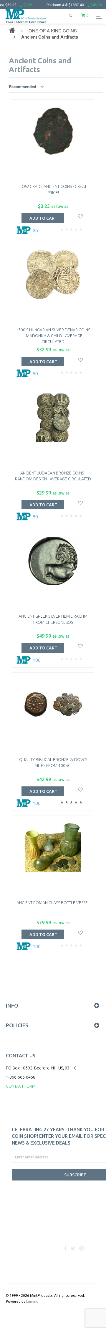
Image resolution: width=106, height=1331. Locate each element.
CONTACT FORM (21, 1086)
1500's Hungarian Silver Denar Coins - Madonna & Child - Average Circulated (53, 336)
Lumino (32, 1301)
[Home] (26, 23)
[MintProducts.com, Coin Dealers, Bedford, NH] (41, 1229)
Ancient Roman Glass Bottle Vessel (53, 902)
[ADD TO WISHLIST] (80, 215)
